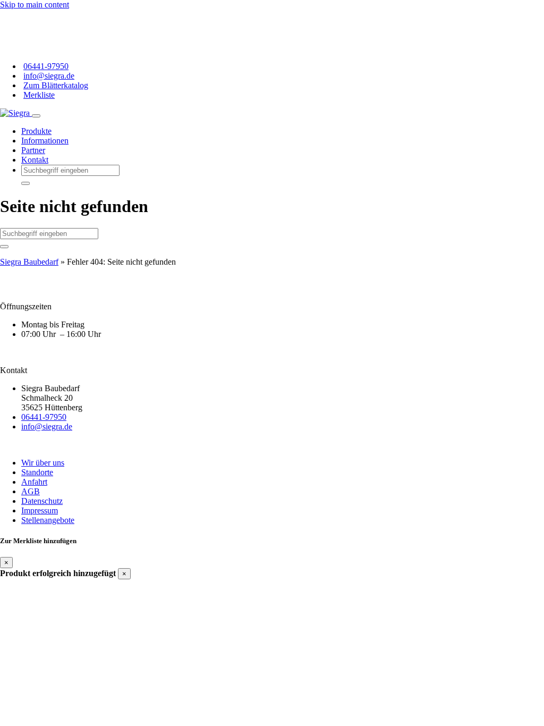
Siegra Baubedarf (29, 261)
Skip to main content (34, 4)
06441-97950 (46, 66)
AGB (30, 491)
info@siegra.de (48, 75)
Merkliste (39, 94)
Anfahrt (34, 481)
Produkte (36, 131)
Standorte (37, 472)
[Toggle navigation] (36, 115)
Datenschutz (42, 500)
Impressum (39, 510)
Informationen (45, 140)
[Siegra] (16, 112)
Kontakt (34, 159)
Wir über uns (42, 462)
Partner (33, 150)
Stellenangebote (47, 520)
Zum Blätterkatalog (55, 85)
